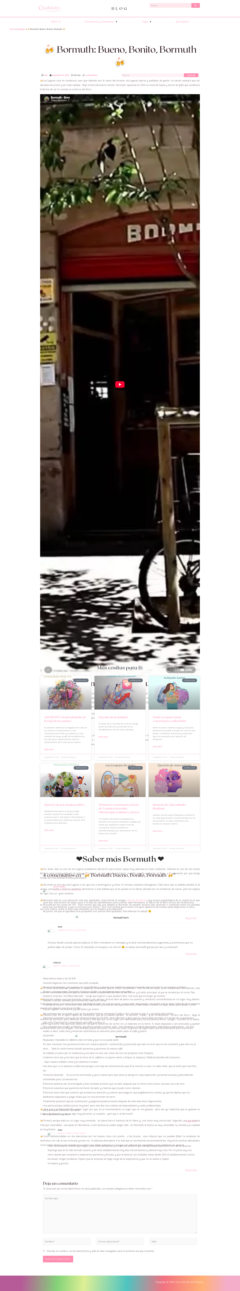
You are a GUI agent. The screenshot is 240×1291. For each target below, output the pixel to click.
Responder (191, 918)
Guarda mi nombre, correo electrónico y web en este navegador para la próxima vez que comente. (100, 1251)
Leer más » (49, 749)
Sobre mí (55, 21)
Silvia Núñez (59, 886)
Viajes (145, 21)
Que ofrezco (182, 21)
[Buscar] (195, 5)
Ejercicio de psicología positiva (64, 804)
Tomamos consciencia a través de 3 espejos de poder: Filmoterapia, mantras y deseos (119, 808)
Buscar (191, 75)
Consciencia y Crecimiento (99, 21)
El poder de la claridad (113, 717)
